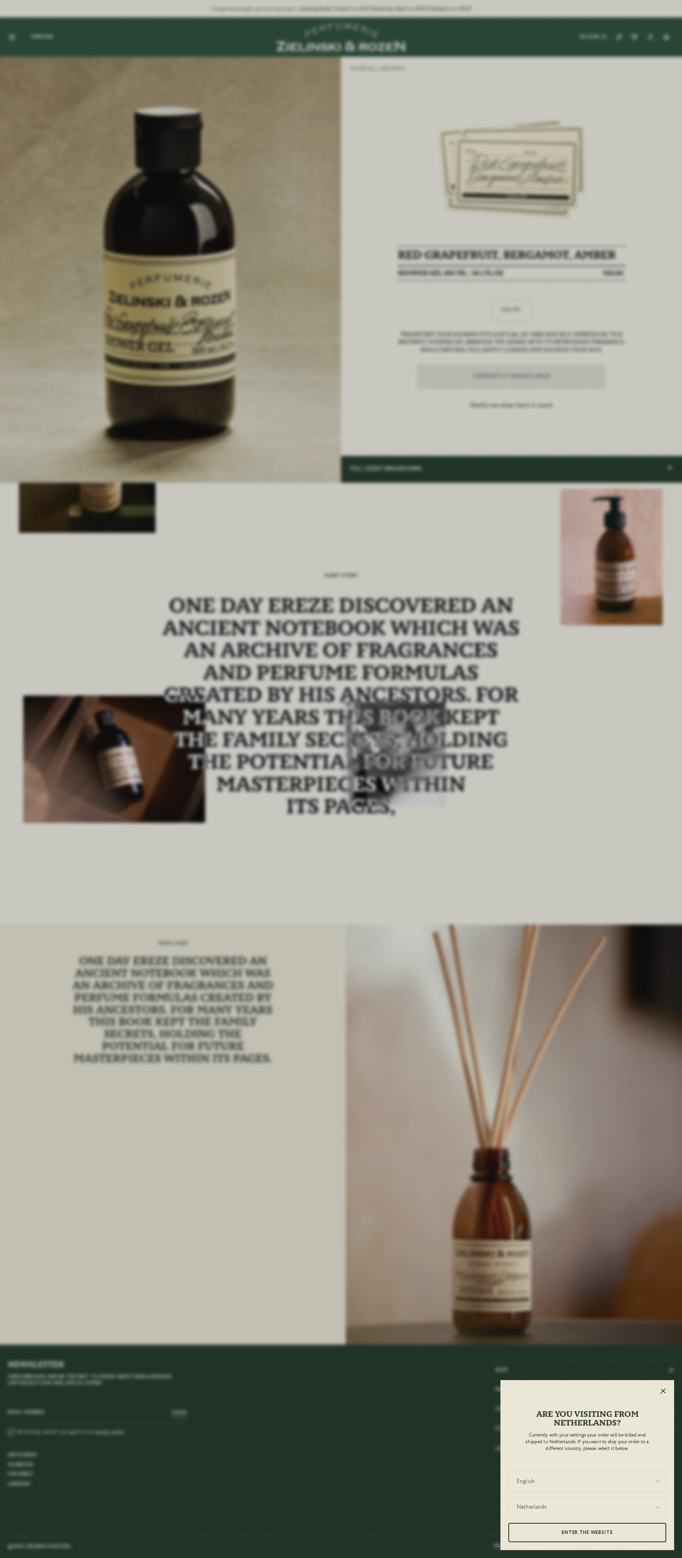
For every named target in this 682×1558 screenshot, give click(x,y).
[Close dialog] (529, 653)
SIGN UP (309, 858)
